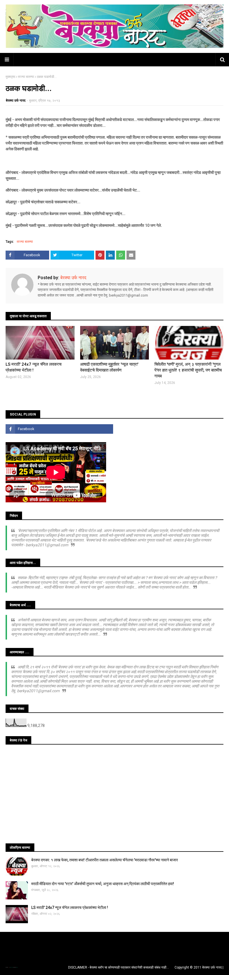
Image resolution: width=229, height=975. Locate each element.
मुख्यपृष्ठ (10, 77)
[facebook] (59, 429)
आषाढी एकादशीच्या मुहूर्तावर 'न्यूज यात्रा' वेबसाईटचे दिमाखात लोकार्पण (109, 367)
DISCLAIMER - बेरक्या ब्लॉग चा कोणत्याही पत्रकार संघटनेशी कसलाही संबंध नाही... (118, 967)
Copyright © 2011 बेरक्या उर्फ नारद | (199, 967)
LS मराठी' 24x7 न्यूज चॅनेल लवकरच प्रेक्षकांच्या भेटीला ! (33, 367)
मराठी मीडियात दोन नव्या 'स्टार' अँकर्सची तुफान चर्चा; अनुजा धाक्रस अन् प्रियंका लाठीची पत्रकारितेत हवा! (102, 883)
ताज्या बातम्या (26, 77)
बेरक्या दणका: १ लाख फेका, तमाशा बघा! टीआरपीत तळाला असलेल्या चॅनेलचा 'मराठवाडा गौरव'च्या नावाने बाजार (104, 860)
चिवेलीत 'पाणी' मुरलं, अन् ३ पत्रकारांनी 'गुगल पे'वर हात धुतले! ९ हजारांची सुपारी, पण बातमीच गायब (188, 370)
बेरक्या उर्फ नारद (15, 100)
